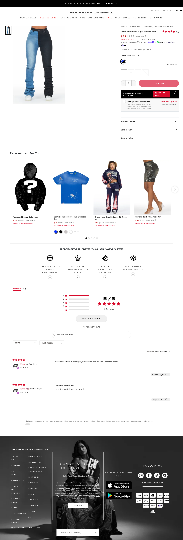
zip (30, 517)
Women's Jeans (135, 27)
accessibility (18, 513)
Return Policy (127, 138)
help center (35, 456)
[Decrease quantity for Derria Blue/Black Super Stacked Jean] (123, 83)
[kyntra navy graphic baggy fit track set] (112, 187)
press (14, 508)
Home (123, 27)
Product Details (128, 121)
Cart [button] (177, 10)
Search (167, 10)
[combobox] (25, 342)
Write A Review (91, 319)
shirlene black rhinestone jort (148, 217)
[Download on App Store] (119, 485)
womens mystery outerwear (25, 217)
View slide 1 (86, 238)
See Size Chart (172, 64)
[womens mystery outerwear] (30, 187)
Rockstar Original (152, 483)
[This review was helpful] (161, 375)
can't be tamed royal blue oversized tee (70, 218)
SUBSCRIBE (78, 506)
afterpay (33, 505)
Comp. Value (140, 36)
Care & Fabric (127, 130)
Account (156, 10)
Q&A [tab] (25, 289)
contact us (34, 462)
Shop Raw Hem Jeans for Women (77, 421)
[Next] (175, 189)
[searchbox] (93, 335)
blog (31, 494)
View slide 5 (97, 238)
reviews (15, 465)
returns (32, 488)
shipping (33, 483)
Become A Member (149, 39)
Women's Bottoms (56, 421)
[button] (29, 18)
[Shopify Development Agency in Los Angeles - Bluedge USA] (153, 511)
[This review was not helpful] (166, 375)
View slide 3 (91, 238)
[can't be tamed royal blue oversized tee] (71, 187)
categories (17, 480)
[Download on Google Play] (119, 495)
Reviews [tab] (17, 289)
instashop (34, 477)
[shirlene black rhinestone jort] (152, 187)
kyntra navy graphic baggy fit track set (111, 218)
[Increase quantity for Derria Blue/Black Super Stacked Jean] (133, 83)
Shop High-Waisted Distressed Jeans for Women (110, 421)
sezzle (31, 511)
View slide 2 (89, 238)
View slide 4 (94, 238)
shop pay (33, 500)
